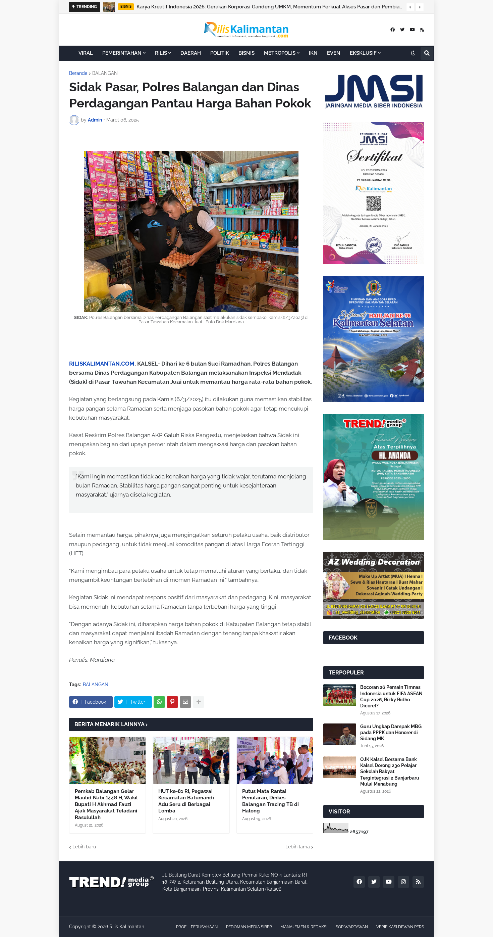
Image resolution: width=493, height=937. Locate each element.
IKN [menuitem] (313, 53)
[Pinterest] (172, 702)
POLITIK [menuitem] (219, 53)
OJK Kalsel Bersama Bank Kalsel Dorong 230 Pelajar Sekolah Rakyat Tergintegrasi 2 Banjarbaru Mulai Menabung (276, 7)
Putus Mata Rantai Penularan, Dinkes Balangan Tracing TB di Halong (270, 801)
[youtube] (412, 30)
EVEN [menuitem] (333, 53)
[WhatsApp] (159, 702)
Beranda (78, 73)
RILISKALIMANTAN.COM (101, 363)
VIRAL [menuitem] (85, 53)
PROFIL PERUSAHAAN (197, 927)
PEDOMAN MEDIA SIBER (249, 927)
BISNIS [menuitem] (246, 53)
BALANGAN (105, 73)
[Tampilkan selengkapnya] (198, 702)
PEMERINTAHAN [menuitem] (122, 53)
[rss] (422, 30)
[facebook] (392, 30)
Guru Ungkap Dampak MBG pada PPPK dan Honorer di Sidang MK (391, 732)
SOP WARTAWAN (352, 927)
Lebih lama (297, 846)
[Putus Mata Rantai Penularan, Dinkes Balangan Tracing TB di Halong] (275, 760)
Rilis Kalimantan (126, 926)
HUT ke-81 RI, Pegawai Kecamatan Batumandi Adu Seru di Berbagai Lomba (186, 801)
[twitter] (402, 30)
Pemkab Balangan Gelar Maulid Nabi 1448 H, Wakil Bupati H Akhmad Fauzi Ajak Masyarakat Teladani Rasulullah (106, 804)
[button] (410, 7)
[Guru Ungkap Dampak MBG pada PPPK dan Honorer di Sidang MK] (339, 734)
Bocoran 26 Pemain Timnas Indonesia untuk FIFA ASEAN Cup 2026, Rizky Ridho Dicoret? (391, 696)
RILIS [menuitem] (161, 53)
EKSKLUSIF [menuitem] (363, 53)
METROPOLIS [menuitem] (279, 53)
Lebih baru (84, 846)
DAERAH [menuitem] (190, 53)
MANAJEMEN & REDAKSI (303, 927)
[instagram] (403, 882)
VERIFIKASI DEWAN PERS (400, 927)
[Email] (185, 702)
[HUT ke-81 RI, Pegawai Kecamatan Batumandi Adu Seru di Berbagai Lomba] (191, 760)
